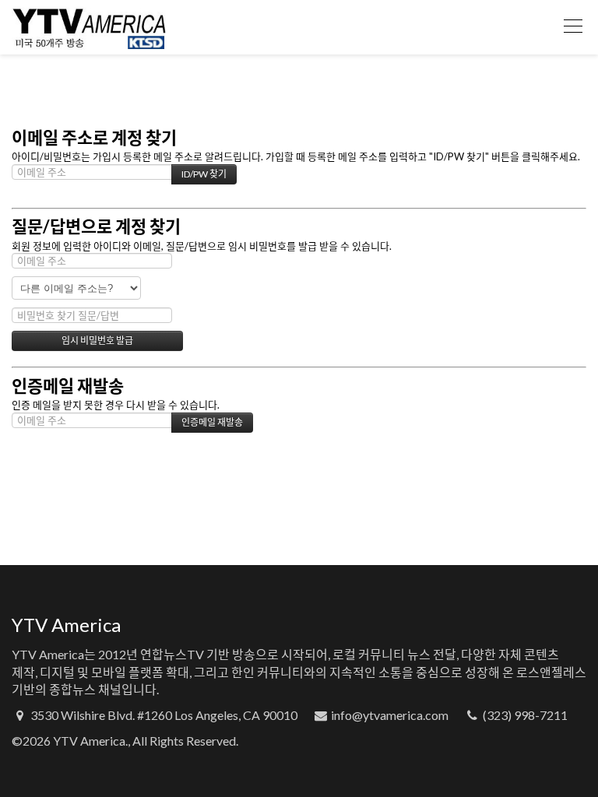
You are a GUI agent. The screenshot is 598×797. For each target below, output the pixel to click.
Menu (573, 27)
